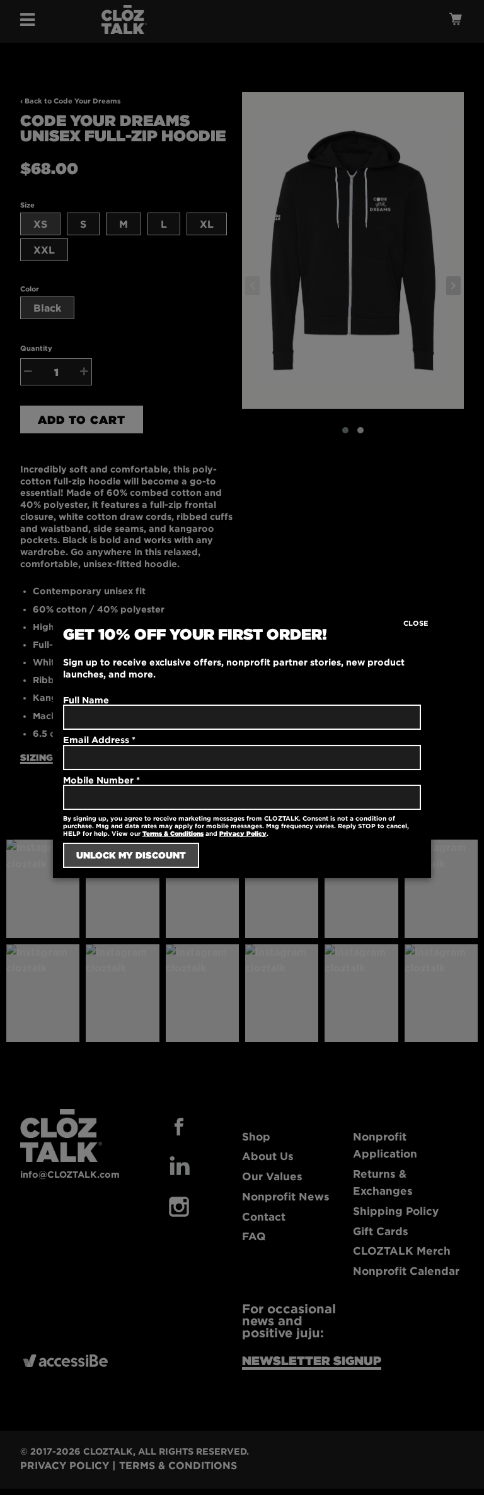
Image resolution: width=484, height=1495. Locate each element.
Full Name (86, 700)
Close (416, 623)
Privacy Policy (243, 833)
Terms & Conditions (173, 833)
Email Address (99, 739)
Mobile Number (101, 780)
